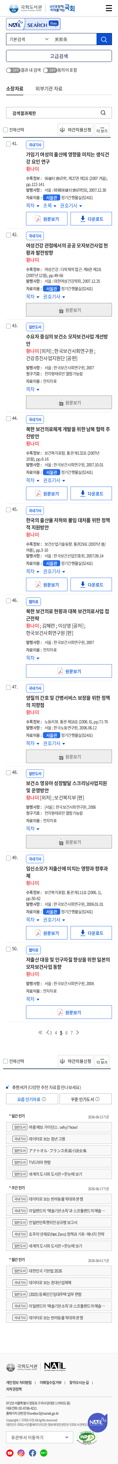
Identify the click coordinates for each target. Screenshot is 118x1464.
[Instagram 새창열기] (21, 1451)
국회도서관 (25, 8)
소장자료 (14, 88)
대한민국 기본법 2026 (38, 1270)
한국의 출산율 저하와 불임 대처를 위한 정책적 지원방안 (68, 527)
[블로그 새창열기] (44, 1451)
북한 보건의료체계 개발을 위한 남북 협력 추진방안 (68, 436)
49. (15, 857)
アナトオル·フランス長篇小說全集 (50, 1150)
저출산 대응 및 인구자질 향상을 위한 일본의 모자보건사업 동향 (68, 966)
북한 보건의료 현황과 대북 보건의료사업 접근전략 (67, 621)
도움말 (44, 1099)
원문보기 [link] (53, 220)
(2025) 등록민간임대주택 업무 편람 (48, 1294)
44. (15, 417)
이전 (47, 1032)
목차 (32, 205)
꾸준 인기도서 (82, 1099)
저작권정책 (14, 1389)
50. (15, 948)
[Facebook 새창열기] (33, 1451)
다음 (78, 1032)
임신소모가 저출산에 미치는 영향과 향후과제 (67, 875)
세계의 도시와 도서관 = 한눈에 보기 (48, 1174)
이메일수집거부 (50, 1382)
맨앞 (40, 1032)
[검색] (104, 39)
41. (15, 143)
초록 (49, 205)
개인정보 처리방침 (19, 1382)
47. (15, 686)
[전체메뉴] (109, 8)
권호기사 (69, 205)
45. (15, 508)
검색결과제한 (24, 113)
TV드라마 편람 (32, 1162)
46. (15, 600)
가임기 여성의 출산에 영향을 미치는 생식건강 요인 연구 (67, 161)
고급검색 (59, 56)
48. (15, 771)
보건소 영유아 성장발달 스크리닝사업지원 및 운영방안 (66, 790)
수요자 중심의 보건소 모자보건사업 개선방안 (67, 347)
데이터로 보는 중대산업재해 (42, 1282)
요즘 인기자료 (29, 1099)
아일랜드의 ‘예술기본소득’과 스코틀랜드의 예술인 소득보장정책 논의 (58, 1212)
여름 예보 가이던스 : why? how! (45, 1127)
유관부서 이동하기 (27, 1437)
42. (15, 234)
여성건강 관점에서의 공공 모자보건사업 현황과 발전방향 (67, 252)
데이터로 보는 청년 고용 (39, 1139)
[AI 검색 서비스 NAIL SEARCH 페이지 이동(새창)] (33, 24)
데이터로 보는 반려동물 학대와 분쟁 (48, 1199)
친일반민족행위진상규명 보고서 (45, 1222)
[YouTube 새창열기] (10, 1451)
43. (15, 325)
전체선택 (16, 129)
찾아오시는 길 (79, 1382)
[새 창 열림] (87, 1438)
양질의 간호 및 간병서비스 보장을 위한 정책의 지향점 (68, 705)
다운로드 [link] (97, 220)
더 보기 (102, 131)
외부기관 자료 (48, 88)
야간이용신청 (79, 130)
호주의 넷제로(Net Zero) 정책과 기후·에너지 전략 (59, 1234)
